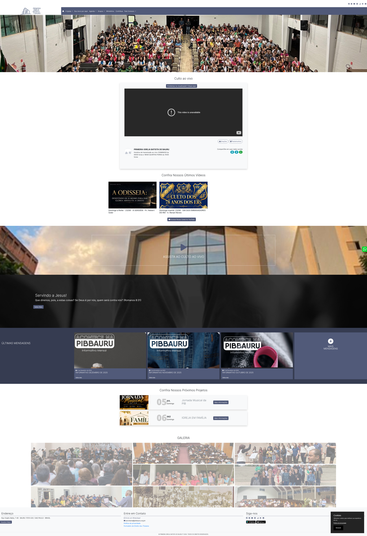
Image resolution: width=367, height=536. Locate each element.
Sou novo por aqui (81, 11)
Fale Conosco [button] (129, 11)
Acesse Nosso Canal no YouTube (182, 219)
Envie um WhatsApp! (132, 518)
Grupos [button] (101, 11)
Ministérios (110, 11)
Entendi (338, 528)
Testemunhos (236, 141)
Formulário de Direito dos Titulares (136, 526)
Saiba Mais (38, 307)
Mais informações (220, 402)
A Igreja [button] (69, 11)
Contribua (119, 11)
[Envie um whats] (364, 249)
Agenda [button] (92, 11)
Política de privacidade (132, 523)
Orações (224, 141)
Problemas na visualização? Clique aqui (181, 86)
